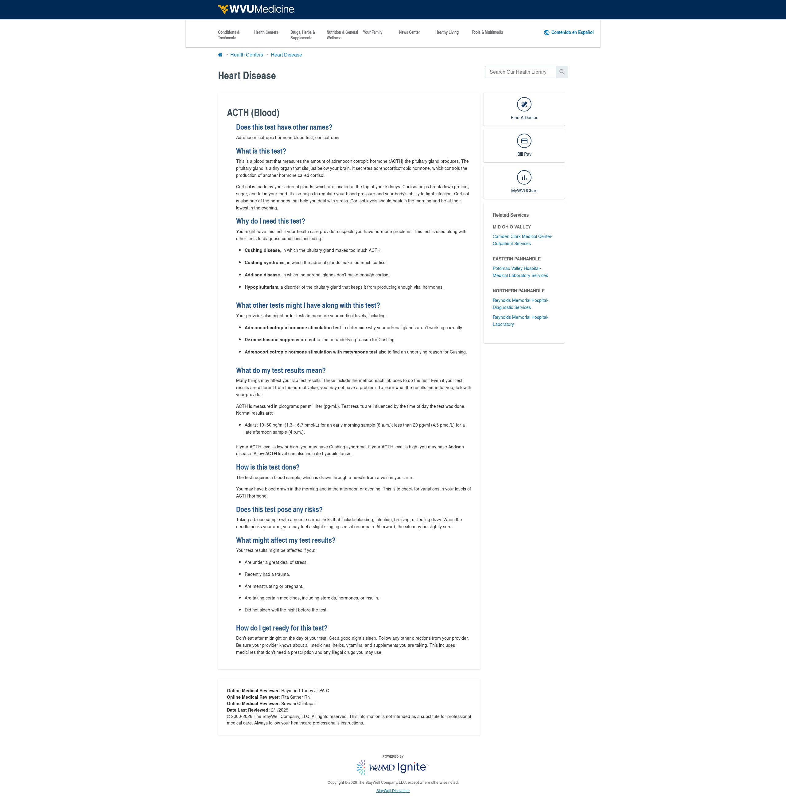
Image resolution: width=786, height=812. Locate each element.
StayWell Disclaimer (393, 790)
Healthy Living (447, 32)
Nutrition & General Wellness (342, 35)
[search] (520, 72)
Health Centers (266, 32)
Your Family (372, 32)
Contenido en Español (572, 32)
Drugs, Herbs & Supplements (302, 35)
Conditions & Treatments (228, 35)
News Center (409, 32)
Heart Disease (286, 54)
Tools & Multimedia (487, 32)
